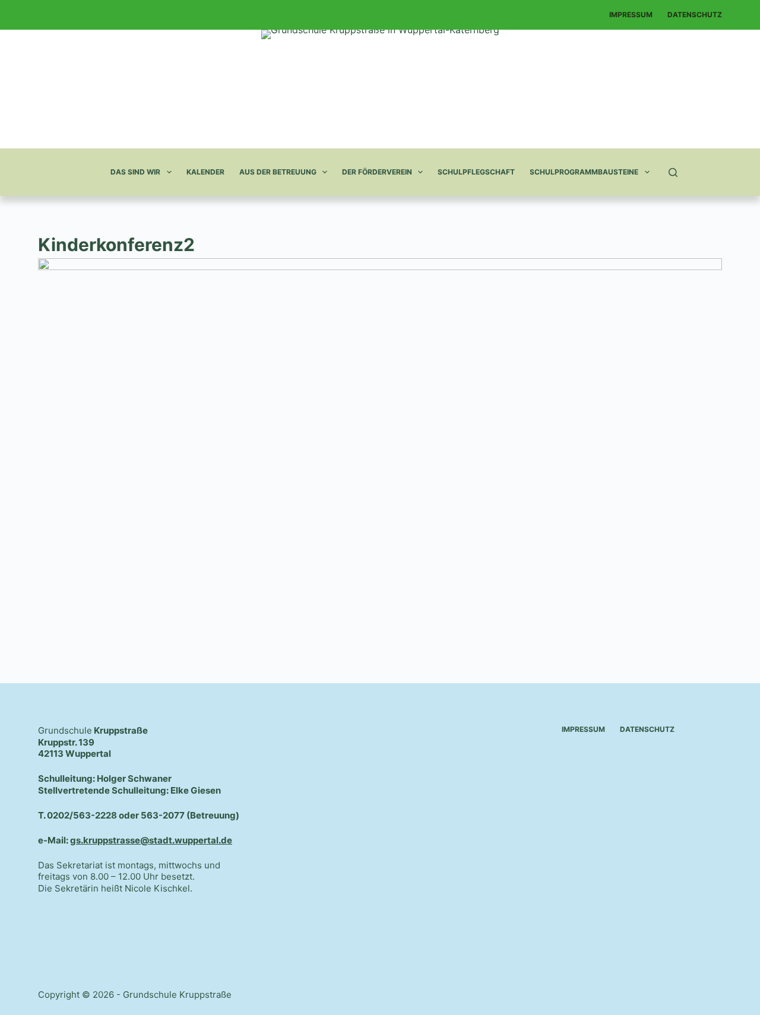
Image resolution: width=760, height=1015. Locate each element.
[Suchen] (673, 172)
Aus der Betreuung (277, 171)
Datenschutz (694, 14)
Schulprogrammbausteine (584, 171)
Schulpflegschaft (476, 171)
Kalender (205, 171)
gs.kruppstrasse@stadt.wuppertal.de (151, 840)
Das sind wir (135, 171)
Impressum (631, 14)
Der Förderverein (377, 171)
